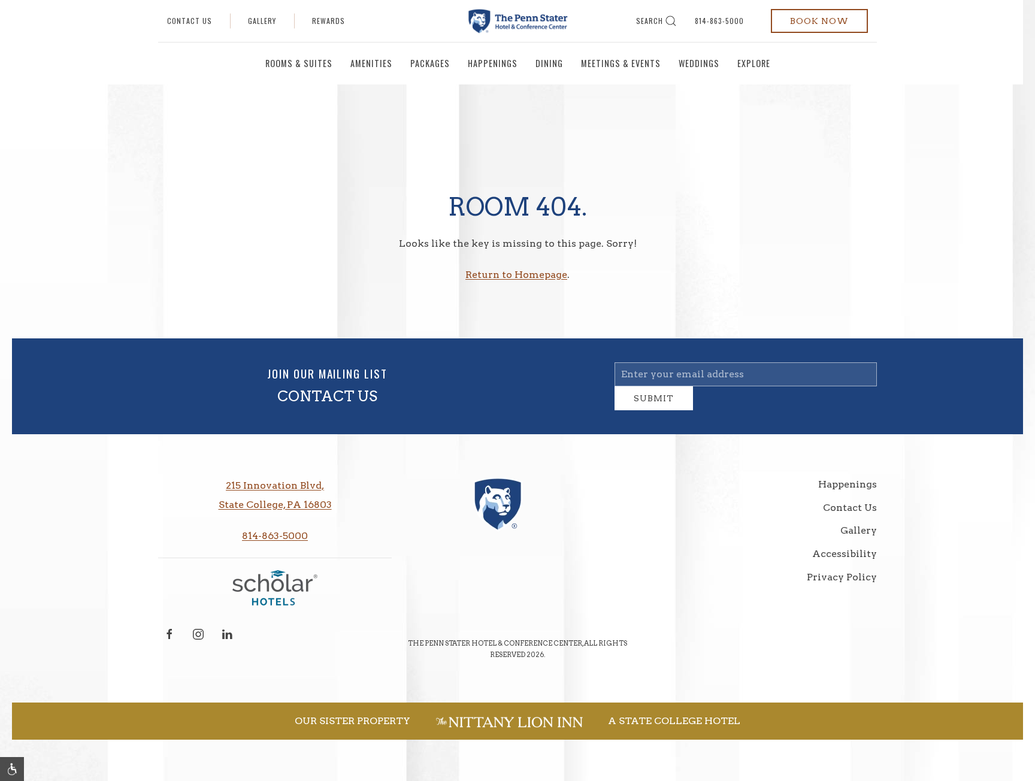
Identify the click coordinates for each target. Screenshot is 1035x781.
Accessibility (844, 562)
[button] (12, 769)
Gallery (262, 21)
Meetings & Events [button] (621, 63)
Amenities (371, 63)
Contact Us (189, 21)
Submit (654, 407)
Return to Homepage (516, 274)
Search (649, 21)
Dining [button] (549, 63)
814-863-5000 (719, 21)
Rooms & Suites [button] (298, 63)
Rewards (328, 21)
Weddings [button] (699, 63)
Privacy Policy (842, 586)
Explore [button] (753, 63)
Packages (430, 63)
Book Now (819, 21)
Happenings (493, 63)
